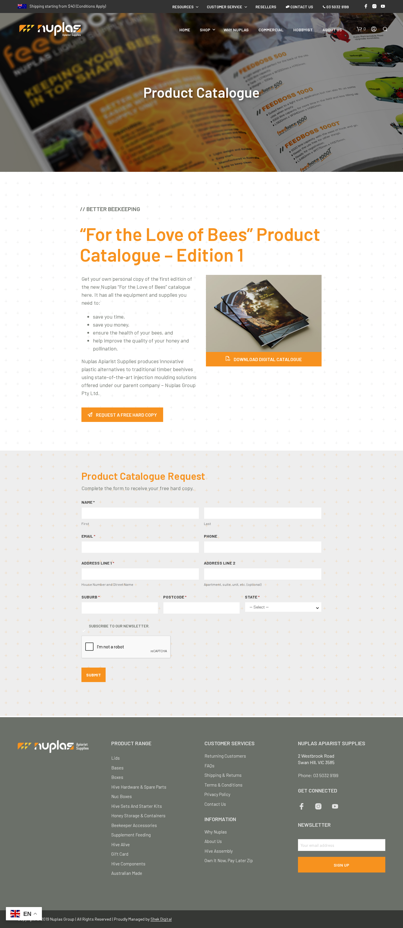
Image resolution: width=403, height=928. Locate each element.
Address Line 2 (219, 562)
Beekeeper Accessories (134, 825)
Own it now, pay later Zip (228, 860)
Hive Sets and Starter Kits (136, 806)
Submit (93, 674)
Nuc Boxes (121, 796)
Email (88, 536)
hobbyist (303, 29)
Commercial (271, 29)
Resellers (265, 6)
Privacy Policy (217, 794)
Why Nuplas (236, 29)
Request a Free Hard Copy (126, 414)
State (252, 596)
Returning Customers (225, 756)
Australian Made (126, 873)
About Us (332, 29)
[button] (361, 29)
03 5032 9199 (337, 6)
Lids (115, 758)
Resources (183, 6)
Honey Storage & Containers (138, 815)
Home (184, 29)
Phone (210, 536)
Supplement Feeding (131, 834)
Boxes (117, 777)
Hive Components (128, 863)
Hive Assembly (218, 851)
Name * (88, 502)
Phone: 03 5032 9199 (318, 775)
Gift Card (119, 854)
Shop (205, 29)
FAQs (209, 765)
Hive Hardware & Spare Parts (138, 787)
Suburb (90, 596)
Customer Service (224, 6)
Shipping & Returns (223, 775)
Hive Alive (120, 844)
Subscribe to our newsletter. (119, 626)
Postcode (174, 596)
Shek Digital (161, 919)
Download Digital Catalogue (267, 359)
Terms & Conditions (223, 784)
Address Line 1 (97, 562)
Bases (117, 767)
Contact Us (301, 6)
